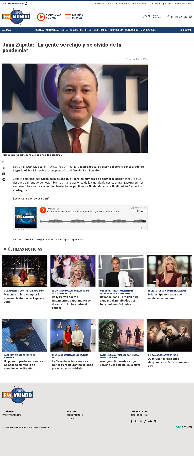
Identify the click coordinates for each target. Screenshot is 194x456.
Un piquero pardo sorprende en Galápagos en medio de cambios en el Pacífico (24, 364)
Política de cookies (138, 411)
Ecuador (30, 239)
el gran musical (46, 239)
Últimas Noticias (183, 3)
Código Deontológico (76, 415)
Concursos (131, 30)
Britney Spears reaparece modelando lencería (165, 296)
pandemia (78, 239)
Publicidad (155, 3)
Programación (139, 3)
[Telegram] (6, 180)
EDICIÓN (13, 3)
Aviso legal (71, 411)
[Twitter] (173, 16)
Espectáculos (69, 30)
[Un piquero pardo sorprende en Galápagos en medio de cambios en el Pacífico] (24, 335)
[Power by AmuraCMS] (184, 427)
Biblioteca (100, 3)
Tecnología (116, 30)
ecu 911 (18, 239)
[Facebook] (168, 16)
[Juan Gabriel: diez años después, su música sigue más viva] (169, 335)
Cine (96, 30)
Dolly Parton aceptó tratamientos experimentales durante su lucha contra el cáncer (71, 302)
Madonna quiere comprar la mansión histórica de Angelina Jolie (24, 298)
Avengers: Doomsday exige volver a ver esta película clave (120, 363)
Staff (110, 3)
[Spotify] (190, 16)
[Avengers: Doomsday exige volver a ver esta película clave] (121, 335)
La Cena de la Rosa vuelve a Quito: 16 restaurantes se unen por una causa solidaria (72, 364)
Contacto (71, 418)
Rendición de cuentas (139, 415)
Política (39, 30)
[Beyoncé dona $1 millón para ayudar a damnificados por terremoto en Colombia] (121, 271)
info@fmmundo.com (11, 415)
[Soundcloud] (186, 16)
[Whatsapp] (6, 162)
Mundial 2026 (148, 30)
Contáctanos (122, 3)
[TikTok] (181, 16)
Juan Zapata (63, 239)
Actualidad (52, 30)
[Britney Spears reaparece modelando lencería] (169, 271)
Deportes (85, 30)
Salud (103, 30)
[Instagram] (177, 16)
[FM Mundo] (16, 16)
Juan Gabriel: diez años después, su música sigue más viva (168, 362)
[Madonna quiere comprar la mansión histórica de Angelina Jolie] (24, 271)
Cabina (168, 3)
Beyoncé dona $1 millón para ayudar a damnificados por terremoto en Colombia (119, 300)
